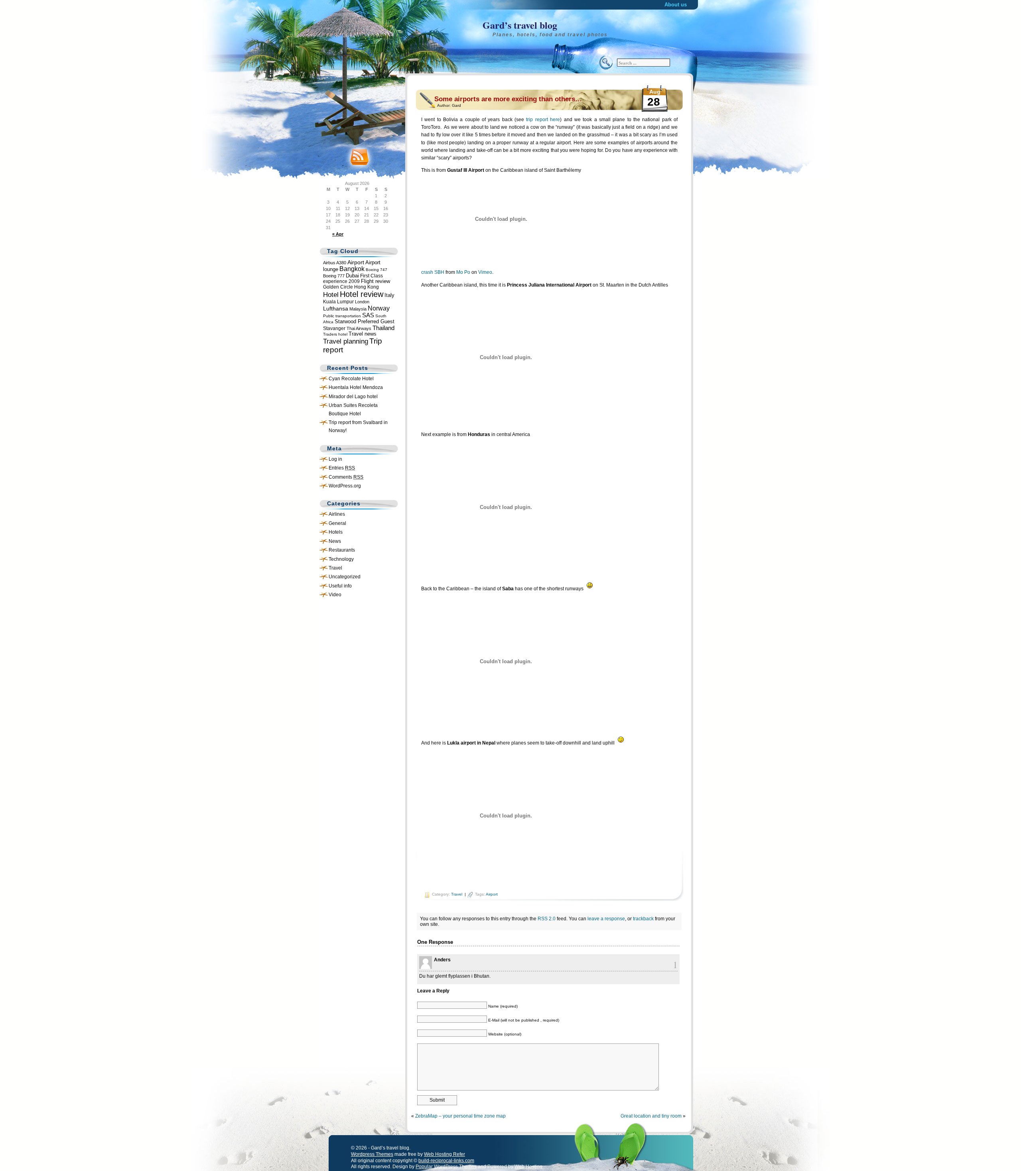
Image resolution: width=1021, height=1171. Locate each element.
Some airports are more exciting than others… (508, 99)
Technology (341, 559)
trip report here (543, 119)
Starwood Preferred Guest (364, 321)
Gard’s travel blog (520, 25)
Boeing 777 (334, 275)
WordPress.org (345, 486)
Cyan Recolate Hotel (351, 378)
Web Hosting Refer (444, 1154)
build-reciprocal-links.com (446, 1160)
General (337, 523)
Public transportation (342, 316)
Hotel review (361, 294)
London (362, 301)
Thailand (383, 327)
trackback (643, 918)
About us (675, 5)
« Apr (337, 234)
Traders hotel (335, 334)
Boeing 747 (376, 269)
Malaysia (358, 309)
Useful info (340, 586)
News (335, 541)
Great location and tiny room (651, 1116)
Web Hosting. (529, 1166)
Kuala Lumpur (338, 301)
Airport (355, 262)
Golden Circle (338, 286)
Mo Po (463, 272)
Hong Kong (366, 287)
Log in (335, 459)
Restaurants (342, 550)
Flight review (375, 281)
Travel (335, 568)
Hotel (331, 295)
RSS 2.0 (547, 918)
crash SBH (432, 272)
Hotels (336, 532)
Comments (346, 477)
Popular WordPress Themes (446, 1166)
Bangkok (352, 268)
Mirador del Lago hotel (353, 396)
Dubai (352, 276)
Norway (379, 308)
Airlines (337, 514)
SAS (368, 315)
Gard (456, 105)
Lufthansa (335, 308)
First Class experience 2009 (353, 278)
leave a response (606, 918)
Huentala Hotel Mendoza (356, 387)
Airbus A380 (334, 262)
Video (335, 594)
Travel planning (345, 341)
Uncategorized (345, 577)
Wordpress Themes (372, 1154)
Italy (389, 295)
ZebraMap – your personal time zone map (460, 1116)
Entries (342, 468)
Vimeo (485, 272)
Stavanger (334, 328)
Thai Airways (359, 328)
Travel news (362, 334)
